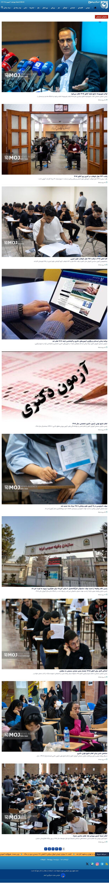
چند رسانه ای (17, 8)
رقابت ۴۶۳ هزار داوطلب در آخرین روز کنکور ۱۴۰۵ (90, 176)
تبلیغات (43, 859)
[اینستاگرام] (97, 864)
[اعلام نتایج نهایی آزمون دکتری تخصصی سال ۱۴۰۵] (54, 386)
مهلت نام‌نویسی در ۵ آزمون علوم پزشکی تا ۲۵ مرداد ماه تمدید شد (84, 506)
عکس (25, 8)
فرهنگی (65, 8)
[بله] (92, 864)
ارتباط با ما (64, 859)
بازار (38, 8)
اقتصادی (80, 8)
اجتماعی (72, 8)
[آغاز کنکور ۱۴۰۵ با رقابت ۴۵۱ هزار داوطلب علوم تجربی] (54, 221)
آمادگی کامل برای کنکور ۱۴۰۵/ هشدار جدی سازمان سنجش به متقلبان (83, 671)
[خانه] (95, 8)
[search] (2, 7)
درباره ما (56, 859)
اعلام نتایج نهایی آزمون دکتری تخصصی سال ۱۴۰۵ (89, 423)
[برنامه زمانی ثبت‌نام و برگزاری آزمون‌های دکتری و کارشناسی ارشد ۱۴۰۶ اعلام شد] (54, 304)
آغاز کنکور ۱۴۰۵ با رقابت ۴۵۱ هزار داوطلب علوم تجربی (88, 258)
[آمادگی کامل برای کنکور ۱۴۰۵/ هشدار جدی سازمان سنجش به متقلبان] (54, 634)
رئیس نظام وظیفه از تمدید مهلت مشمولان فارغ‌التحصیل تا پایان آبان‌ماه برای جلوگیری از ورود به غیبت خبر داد (69, 588)
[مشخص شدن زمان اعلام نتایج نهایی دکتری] (54, 716)
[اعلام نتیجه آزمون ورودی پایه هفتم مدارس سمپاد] (54, 798)
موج (62, 871)
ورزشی (53, 8)
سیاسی (88, 8)
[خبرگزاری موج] (104, 5)
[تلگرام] (102, 864)
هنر (59, 8)
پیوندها (49, 859)
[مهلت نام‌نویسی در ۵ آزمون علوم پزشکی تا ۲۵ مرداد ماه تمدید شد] (54, 469)
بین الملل (45, 8)
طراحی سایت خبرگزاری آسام (52, 875)
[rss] (106, 864)
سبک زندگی (7, 8)
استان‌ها (32, 8)
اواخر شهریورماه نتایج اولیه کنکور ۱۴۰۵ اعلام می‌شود (89, 94)
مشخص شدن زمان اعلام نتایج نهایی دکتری (92, 753)
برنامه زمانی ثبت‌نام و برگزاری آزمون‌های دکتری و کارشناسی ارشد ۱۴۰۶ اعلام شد (79, 341)
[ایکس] (87, 864)
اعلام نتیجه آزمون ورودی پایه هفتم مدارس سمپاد (90, 836)
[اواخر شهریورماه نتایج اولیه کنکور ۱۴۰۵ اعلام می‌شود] (54, 57)
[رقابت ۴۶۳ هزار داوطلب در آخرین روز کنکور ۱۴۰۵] (54, 139)
